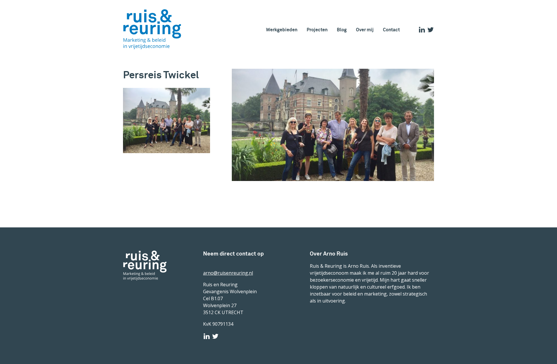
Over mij (365, 30)
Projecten (317, 30)
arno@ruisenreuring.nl (228, 273)
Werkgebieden (281, 30)
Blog (342, 30)
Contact (391, 30)
